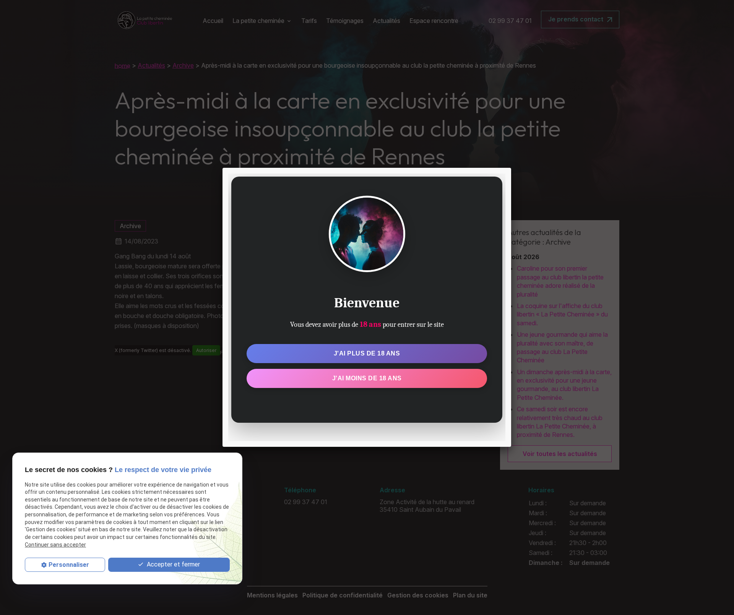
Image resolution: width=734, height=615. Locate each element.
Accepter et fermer (172, 564)
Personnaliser (69, 564)
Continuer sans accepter (55, 545)
